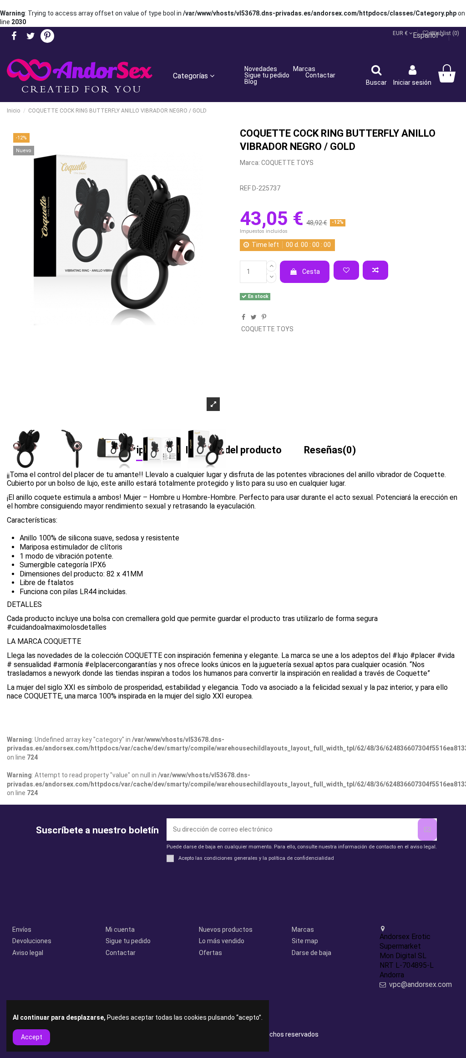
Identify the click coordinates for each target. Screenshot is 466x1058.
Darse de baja (311, 952)
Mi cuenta (120, 929)
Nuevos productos (226, 929)
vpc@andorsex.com (420, 984)
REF (245, 188)
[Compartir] (243, 317)
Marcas (303, 929)
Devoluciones (31, 941)
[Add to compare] (375, 270)
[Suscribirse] (427, 829)
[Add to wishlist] (346, 270)
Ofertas (210, 952)
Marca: (250, 162)
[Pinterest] (264, 317)
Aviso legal (27, 952)
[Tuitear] (254, 317)
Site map (305, 941)
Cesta (311, 271)
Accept (31, 1037)
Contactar (121, 952)
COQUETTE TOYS (287, 162)
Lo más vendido (221, 941)
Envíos (21, 929)
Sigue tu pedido (128, 941)
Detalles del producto (234, 451)
